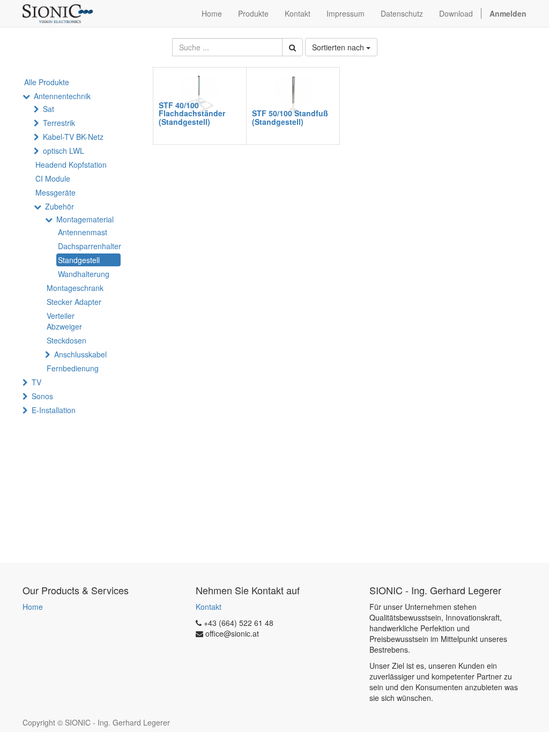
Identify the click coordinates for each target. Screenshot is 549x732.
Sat (48, 108)
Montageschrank (75, 287)
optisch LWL (63, 150)
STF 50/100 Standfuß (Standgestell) (290, 117)
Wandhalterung (83, 273)
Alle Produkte (46, 82)
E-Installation (54, 410)
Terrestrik (59, 122)
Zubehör (59, 206)
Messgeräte (55, 192)
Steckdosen (66, 340)
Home (33, 606)
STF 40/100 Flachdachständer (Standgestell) (192, 113)
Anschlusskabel (80, 354)
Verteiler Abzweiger (64, 321)
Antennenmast (82, 232)
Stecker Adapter (74, 301)
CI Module (52, 178)
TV (36, 382)
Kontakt (208, 606)
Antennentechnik (62, 96)
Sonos (42, 396)
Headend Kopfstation (71, 164)
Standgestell (79, 260)
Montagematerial (85, 219)
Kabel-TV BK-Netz (73, 136)
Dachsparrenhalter (89, 246)
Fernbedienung (73, 368)
